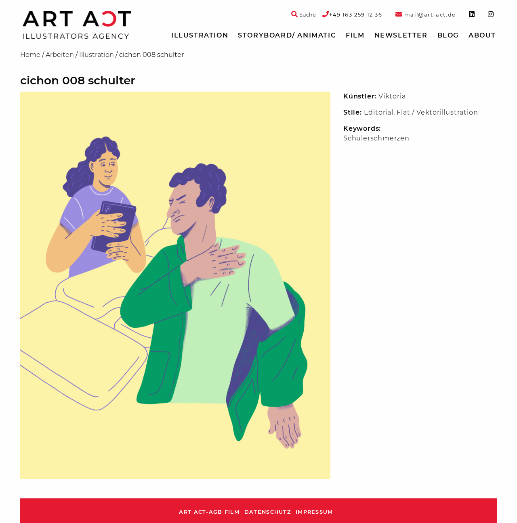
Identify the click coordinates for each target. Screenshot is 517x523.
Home (30, 55)
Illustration (199, 35)
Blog (448, 35)
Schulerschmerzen (376, 138)
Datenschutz (267, 512)
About (482, 35)
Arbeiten (60, 55)
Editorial (378, 112)
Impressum (314, 512)
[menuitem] (199, 35)
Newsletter (401, 35)
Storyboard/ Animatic (287, 35)
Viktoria (392, 96)
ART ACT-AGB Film (209, 512)
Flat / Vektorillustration (437, 112)
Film (355, 35)
